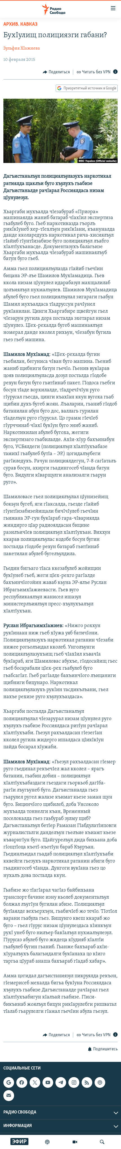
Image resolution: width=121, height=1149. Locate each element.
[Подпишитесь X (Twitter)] (35, 1082)
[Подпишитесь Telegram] (60, 1082)
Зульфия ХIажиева (21, 48)
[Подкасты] (100, 1082)
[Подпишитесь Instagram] (73, 1082)
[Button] (56, 72)
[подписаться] (8, 1095)
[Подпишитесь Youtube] (47, 1082)
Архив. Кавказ (20, 24)
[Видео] (74, 1142)
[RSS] (87, 1082)
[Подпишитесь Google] (8, 1082)
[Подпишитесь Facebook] (21, 1082)
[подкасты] (47, 1142)
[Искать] (102, 1142)
